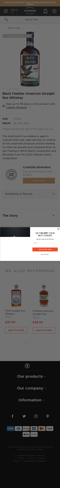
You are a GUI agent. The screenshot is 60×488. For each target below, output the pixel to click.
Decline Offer (45, 254)
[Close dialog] (58, 229)
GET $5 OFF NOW (45, 249)
